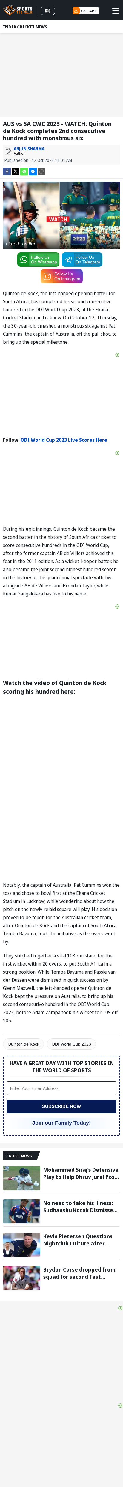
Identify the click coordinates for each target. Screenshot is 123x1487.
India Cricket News (25, 27)
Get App (89, 10)
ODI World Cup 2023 (71, 1044)
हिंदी (47, 10)
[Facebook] (7, 171)
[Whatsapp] (24, 171)
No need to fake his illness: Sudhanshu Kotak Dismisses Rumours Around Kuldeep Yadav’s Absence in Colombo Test (79, 1206)
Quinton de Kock (23, 1044)
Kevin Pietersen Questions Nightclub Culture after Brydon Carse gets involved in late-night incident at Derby (78, 1240)
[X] (15, 171)
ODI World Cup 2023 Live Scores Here (64, 440)
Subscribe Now (61, 1106)
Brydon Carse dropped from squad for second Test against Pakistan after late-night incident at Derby (80, 1273)
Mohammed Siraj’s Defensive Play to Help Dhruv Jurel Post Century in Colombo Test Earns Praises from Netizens (81, 1173)
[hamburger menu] (115, 10)
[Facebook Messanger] (33, 171)
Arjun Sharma (29, 148)
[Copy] (41, 171)
